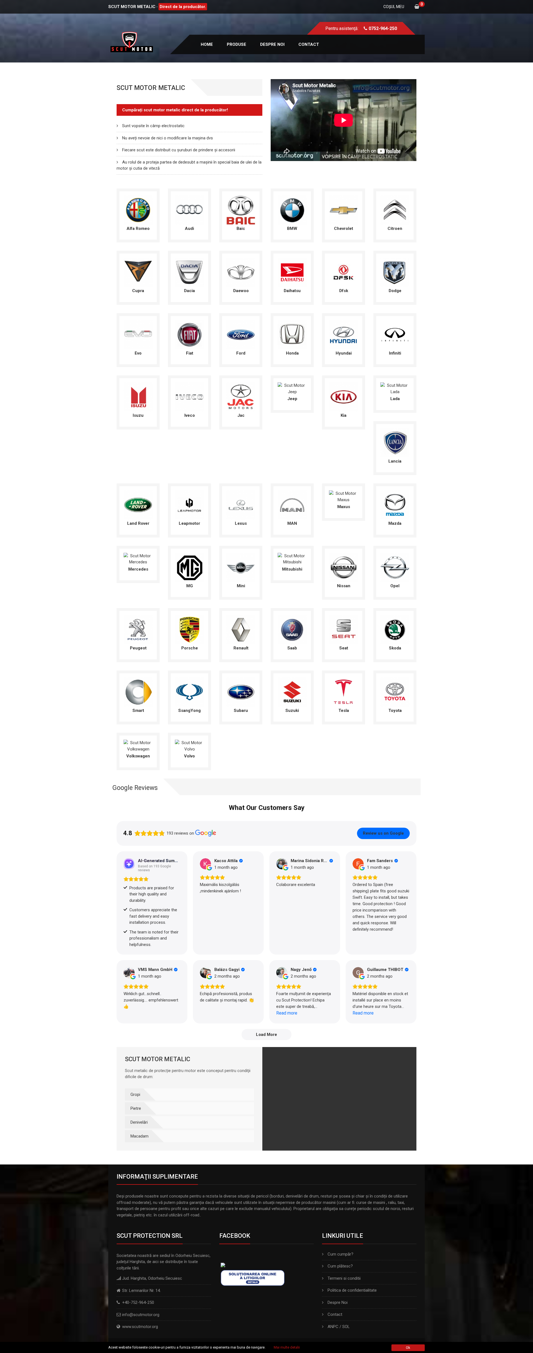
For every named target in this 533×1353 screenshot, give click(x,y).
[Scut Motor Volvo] (189, 745)
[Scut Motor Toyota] (394, 691)
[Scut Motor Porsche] (189, 629)
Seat (343, 648)
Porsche (189, 648)
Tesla (343, 710)
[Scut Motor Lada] (394, 388)
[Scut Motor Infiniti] (394, 334)
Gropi (135, 1094)
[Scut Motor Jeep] (292, 388)
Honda (292, 353)
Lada (395, 398)
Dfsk (343, 290)
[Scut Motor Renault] (240, 629)
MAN (292, 523)
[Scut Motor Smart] (138, 691)
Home (207, 44)
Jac (241, 415)
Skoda (395, 648)
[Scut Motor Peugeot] (138, 629)
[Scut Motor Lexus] (240, 504)
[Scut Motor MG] (189, 566)
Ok (408, 1348)
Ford (240, 353)
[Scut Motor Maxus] (343, 496)
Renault (240, 648)
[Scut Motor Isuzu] (138, 396)
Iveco (189, 415)
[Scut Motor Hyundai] (343, 334)
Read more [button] (286, 1013)
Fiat (189, 353)
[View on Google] (205, 863)
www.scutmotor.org (140, 1326)
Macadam (139, 1136)
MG (189, 585)
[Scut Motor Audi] (189, 209)
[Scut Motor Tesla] (343, 691)
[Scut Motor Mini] (240, 566)
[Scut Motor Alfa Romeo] (138, 209)
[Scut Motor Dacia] (189, 271)
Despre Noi (338, 1302)
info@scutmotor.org (140, 1314)
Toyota (395, 710)
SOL (346, 1326)
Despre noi (272, 44)
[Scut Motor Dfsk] (343, 271)
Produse (236, 44)
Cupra (138, 290)
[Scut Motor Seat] (343, 629)
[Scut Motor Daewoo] (240, 271)
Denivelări (139, 1122)
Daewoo (241, 290)
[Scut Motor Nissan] (343, 566)
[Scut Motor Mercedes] (138, 558)
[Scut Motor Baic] (240, 209)
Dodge (395, 290)
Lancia (394, 461)
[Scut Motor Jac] (240, 396)
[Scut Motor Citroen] (394, 209)
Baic (241, 228)
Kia (343, 415)
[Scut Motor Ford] (240, 334)
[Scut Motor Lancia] (394, 442)
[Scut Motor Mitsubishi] (292, 558)
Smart (138, 710)
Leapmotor (189, 523)
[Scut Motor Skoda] (394, 629)
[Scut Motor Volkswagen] (138, 745)
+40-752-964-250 (138, 1302)
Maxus (343, 506)
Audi (189, 228)
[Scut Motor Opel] (394, 566)
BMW (292, 228)
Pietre (135, 1108)
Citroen (395, 228)
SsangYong (189, 710)
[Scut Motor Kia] (343, 396)
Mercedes (138, 569)
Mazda (394, 523)
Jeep (292, 398)
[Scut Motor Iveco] (189, 396)
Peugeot (138, 648)
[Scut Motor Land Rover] (138, 504)
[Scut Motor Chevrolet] (343, 209)
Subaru (241, 710)
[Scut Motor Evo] (138, 334)
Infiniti (395, 353)
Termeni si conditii (344, 1278)
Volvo (189, 756)
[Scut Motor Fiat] (189, 334)
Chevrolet (343, 228)
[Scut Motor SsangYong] (189, 691)
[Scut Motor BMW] (292, 209)
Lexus (241, 523)
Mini (241, 585)
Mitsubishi (292, 569)
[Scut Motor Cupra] (138, 271)
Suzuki (292, 710)
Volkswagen (138, 756)
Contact (308, 44)
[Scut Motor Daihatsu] (292, 271)
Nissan (343, 585)
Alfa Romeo (138, 228)
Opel (394, 585)
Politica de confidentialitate (352, 1290)
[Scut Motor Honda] (292, 334)
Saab (292, 648)
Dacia (189, 290)
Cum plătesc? (340, 1266)
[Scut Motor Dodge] (394, 271)
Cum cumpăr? (340, 1254)
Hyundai (344, 353)
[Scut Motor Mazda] (394, 504)
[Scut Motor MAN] (292, 504)
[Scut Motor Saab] (292, 629)
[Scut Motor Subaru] (240, 691)
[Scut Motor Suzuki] (292, 691)
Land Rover (138, 523)
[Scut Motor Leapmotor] (189, 504)
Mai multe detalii (287, 1347)
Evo (138, 353)
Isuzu (138, 415)
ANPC (333, 1326)
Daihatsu (292, 290)
